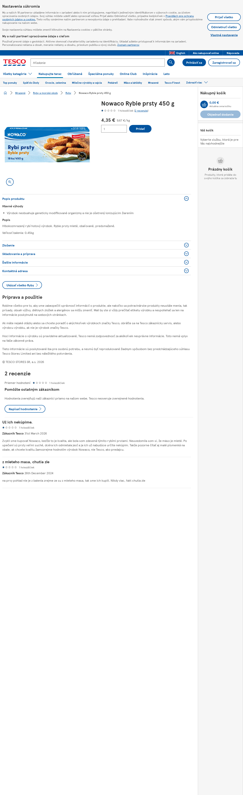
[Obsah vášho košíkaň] (204, 104)
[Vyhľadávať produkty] (171, 62)
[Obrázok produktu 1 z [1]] (47, 145)
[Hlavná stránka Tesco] (14, 62)
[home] (5, 93)
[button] (177, 53)
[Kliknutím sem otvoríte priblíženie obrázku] (10, 182)
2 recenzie (141, 110)
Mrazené (20, 93)
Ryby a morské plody (45, 93)
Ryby (68, 93)
